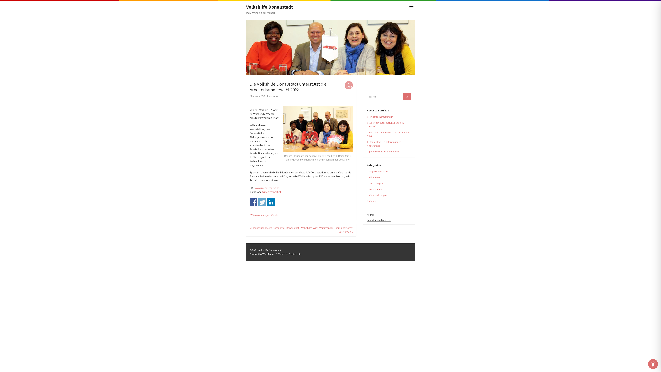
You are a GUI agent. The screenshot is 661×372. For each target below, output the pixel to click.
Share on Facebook (253, 202)
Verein (274, 215)
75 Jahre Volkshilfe (378, 171)
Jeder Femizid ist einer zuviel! (384, 151)
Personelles (375, 189)
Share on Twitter (262, 202)
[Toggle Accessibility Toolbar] (653, 364)
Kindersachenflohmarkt (381, 116)
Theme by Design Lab (289, 254)
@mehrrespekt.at (271, 191)
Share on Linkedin (271, 202)
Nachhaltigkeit (376, 183)
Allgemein (374, 177)
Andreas (273, 96)
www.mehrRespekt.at (267, 188)
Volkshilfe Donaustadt (269, 7)
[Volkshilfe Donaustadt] (330, 47)
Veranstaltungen (261, 215)
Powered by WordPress (262, 254)
